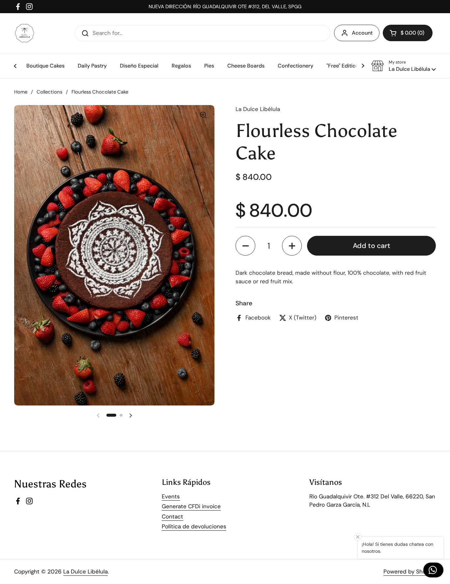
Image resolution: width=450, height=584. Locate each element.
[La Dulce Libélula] (24, 33)
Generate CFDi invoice (191, 506)
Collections (49, 92)
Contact (172, 516)
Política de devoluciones (194, 526)
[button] (403, 66)
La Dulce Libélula (85, 571)
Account (362, 32)
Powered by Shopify (409, 571)
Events (171, 496)
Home (20, 92)
